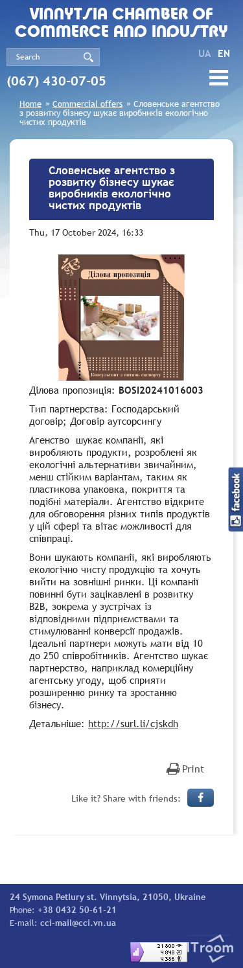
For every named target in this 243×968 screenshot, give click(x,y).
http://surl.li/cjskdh (133, 723)
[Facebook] (200, 798)
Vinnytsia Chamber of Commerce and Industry (121, 24)
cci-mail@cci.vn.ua (78, 923)
